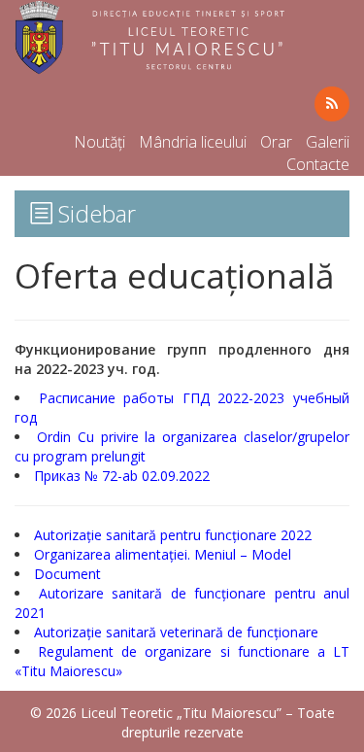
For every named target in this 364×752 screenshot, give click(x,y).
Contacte (317, 164)
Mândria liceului (193, 142)
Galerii (327, 142)
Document (67, 573)
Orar (276, 142)
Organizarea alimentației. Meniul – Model (162, 554)
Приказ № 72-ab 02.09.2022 (124, 475)
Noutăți (99, 142)
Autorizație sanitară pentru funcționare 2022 (173, 535)
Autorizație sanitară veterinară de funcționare (176, 632)
